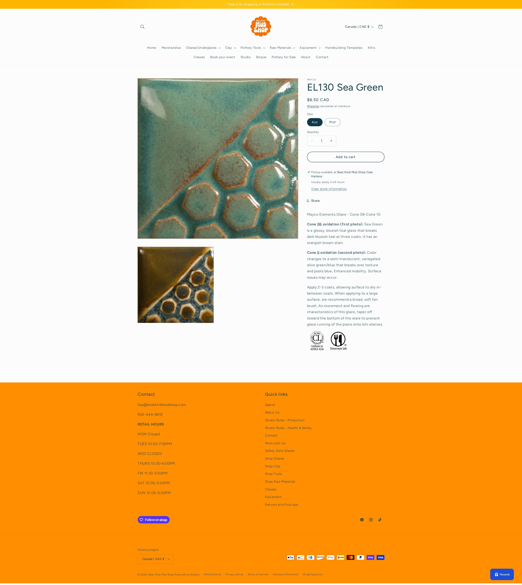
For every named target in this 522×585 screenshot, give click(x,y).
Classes (270, 489)
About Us (272, 412)
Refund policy (212, 574)
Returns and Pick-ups (281, 504)
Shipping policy (313, 574)
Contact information (286, 574)
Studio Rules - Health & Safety (288, 428)
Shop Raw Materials (280, 481)
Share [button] (315, 201)
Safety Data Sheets (280, 451)
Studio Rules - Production (285, 420)
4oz (315, 122)
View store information (329, 189)
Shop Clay (273, 466)
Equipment (273, 497)
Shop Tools (273, 474)
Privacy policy (234, 574)
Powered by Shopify (187, 574)
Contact (271, 435)
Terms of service (258, 574)
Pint (332, 122)
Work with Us (275, 443)
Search (270, 405)
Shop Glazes (274, 458)
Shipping (313, 106)
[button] (142, 27)
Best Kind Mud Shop (161, 574)
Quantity (313, 132)
